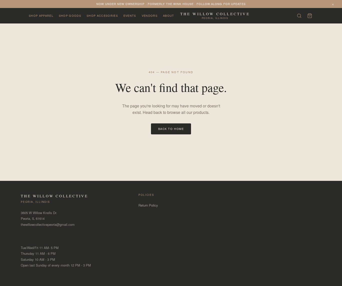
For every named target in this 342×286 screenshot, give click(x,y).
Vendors (149, 15)
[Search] (299, 15)
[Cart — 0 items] (309, 15)
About (168, 15)
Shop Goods (70, 15)
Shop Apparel (41, 15)
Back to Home (171, 129)
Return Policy (148, 205)
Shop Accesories (102, 15)
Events (129, 15)
